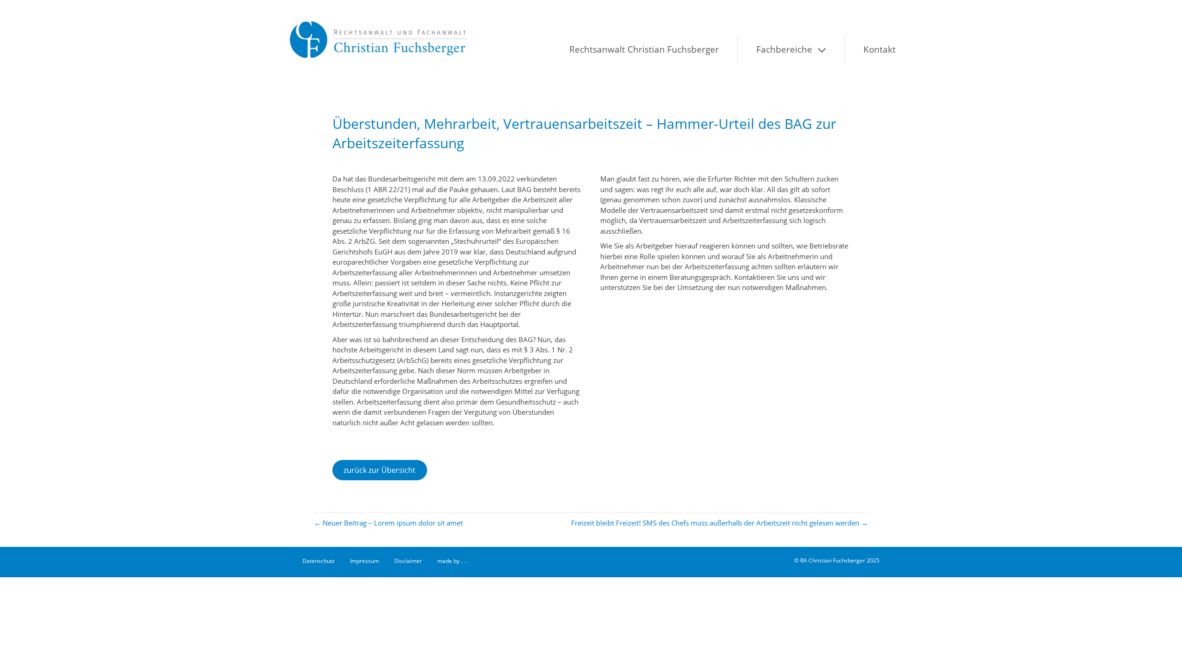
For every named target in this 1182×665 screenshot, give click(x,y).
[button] (832, 49)
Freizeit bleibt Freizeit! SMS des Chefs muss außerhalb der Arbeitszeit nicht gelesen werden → (719, 522)
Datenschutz (318, 561)
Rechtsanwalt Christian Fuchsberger (644, 49)
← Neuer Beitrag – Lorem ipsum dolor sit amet (388, 522)
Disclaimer (408, 561)
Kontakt (879, 49)
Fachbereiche (784, 49)
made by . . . (452, 561)
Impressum (364, 561)
